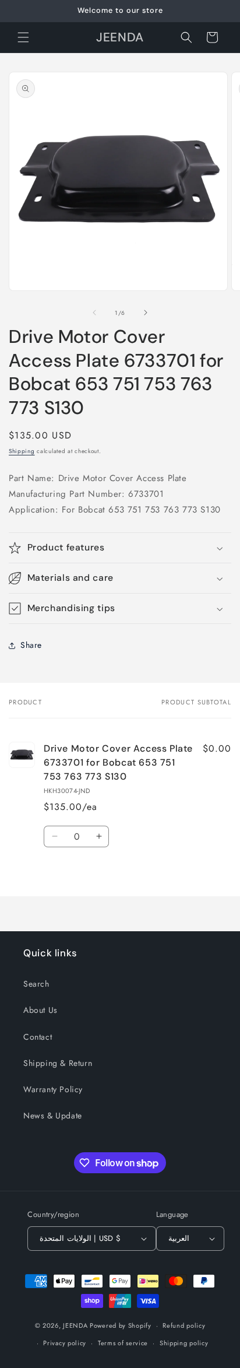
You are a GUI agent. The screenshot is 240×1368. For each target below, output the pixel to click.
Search (36, 984)
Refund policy (184, 1325)
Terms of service (123, 1343)
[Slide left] (94, 312)
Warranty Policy (53, 1089)
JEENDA (75, 1325)
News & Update (52, 1115)
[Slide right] (145, 312)
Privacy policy (64, 1343)
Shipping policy (184, 1343)
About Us (40, 1010)
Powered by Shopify (120, 1325)
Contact (37, 1037)
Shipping (22, 451)
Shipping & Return (57, 1063)
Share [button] (31, 645)
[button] (23, 37)
